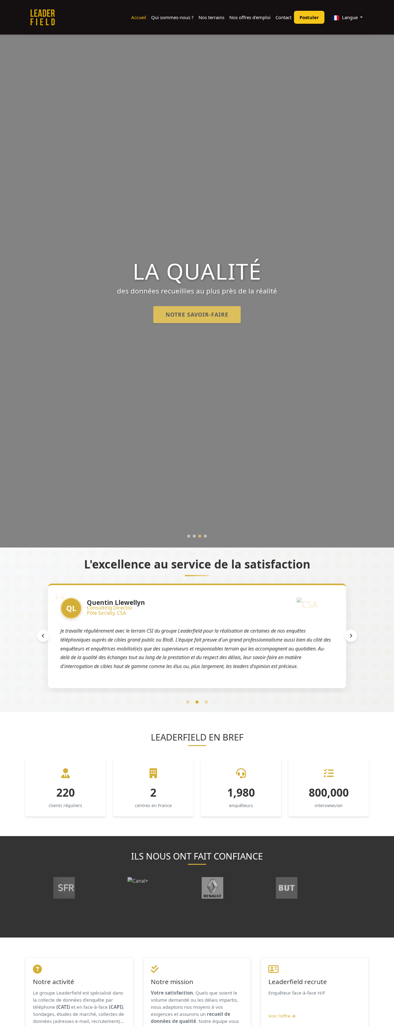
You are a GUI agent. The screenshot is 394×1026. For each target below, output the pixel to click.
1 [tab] (188, 702)
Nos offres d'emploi (250, 17)
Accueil (138, 17)
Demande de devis (197, 314)
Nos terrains (211, 17)
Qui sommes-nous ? (172, 17)
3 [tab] (206, 702)
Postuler (309, 17)
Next (351, 636)
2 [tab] (197, 702)
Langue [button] (350, 17)
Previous (43, 636)
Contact (283, 17)
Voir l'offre (279, 1016)
